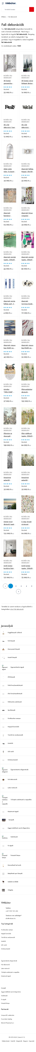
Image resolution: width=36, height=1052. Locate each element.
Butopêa (6, 75)
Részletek (6, 89)
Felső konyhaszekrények (15, 685)
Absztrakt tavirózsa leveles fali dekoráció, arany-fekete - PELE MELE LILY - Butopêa (27, 302)
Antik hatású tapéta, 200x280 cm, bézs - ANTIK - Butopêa (27, 567)
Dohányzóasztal (13, 760)
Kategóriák (19, 1041)
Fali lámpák (11, 641)
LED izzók (11, 751)
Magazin (25, 1041)
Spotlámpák (11, 710)
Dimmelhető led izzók (14, 865)
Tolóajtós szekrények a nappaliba (21, 800)
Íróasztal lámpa (15, 855)
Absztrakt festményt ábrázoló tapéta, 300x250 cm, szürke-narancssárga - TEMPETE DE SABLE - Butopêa (10, 214)
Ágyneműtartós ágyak (17, 667)
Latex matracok (12, 788)
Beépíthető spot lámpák (15, 873)
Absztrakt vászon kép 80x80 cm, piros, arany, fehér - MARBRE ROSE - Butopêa (27, 346)
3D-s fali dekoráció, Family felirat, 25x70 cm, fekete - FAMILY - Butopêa (10, 126)
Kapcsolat (31, 1041)
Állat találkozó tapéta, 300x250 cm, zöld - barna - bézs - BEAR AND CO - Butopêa (27, 435)
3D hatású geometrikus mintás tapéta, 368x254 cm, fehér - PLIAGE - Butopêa (9, 82)
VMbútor (10, 3)
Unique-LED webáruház (7, 1015)
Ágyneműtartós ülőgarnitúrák (19, 770)
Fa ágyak (10, 846)
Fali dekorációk (12, 17)
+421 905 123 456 (12, 911)
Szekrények (14, 837)
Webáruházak (5, 1041)
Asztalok (10, 743)
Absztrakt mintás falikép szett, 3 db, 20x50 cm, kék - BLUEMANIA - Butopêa (10, 302)
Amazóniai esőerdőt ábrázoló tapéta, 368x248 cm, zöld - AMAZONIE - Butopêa (27, 479)
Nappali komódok (13, 727)
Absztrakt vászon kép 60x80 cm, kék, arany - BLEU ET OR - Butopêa (10, 346)
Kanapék (11, 820)
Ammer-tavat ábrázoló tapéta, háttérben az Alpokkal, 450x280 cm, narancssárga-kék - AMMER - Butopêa (10, 523)
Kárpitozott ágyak (13, 811)
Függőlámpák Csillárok (15, 633)
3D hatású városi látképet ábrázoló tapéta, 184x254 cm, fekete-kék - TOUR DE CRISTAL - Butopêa (27, 82)
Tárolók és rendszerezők (15, 735)
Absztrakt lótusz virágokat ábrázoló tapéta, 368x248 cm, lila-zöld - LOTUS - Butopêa (27, 214)
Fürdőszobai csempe (14, 718)
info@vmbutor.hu (11, 918)
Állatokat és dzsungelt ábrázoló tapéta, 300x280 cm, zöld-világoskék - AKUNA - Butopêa (10, 435)
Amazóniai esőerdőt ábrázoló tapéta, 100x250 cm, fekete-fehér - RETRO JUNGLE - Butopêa (9, 479)
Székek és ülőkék (13, 882)
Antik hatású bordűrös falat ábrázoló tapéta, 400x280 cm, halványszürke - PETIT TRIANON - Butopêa (10, 567)
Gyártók (13, 1041)
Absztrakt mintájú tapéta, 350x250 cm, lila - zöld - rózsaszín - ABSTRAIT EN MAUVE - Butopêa (27, 258)
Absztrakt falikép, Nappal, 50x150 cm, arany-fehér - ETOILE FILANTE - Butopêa (27, 170)
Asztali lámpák (12, 657)
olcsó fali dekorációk (17, 609)
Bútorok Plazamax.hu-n (7, 1023)
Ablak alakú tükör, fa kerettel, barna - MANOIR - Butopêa (10, 170)
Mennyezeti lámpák (14, 649)
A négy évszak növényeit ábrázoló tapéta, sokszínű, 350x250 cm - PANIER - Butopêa (27, 523)
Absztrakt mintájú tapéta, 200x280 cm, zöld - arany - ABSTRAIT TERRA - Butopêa (10, 258)
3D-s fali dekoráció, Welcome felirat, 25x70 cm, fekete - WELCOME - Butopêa (27, 126)
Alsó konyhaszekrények (15, 694)
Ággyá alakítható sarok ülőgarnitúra (19, 828)
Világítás (10, 890)
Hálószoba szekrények (15, 702)
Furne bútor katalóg (6, 1019)
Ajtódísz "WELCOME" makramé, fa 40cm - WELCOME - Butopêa (8, 390)
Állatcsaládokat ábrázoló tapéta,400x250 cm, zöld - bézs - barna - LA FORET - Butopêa (27, 390)
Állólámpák (11, 677)
